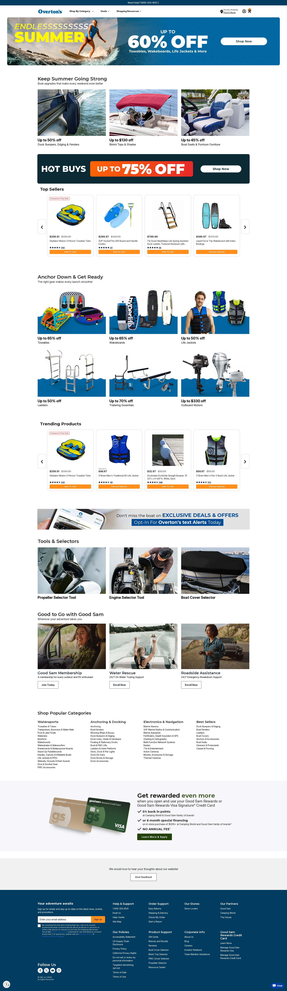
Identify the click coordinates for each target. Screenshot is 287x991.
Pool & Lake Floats (47, 732)
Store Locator (191, 908)
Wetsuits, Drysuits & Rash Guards (54, 761)
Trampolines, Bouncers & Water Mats (56, 729)
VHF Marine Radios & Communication (162, 729)
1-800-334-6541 (121, 908)
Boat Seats (201, 742)
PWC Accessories (46, 767)
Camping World (227, 913)
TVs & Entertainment (153, 748)
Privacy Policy (120, 948)
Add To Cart (70, 252)
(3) (111, 248)
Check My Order (157, 917)
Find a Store (229, 12)
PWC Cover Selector (159, 958)
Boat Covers (202, 736)
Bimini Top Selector (158, 954)
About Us (188, 937)
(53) (63, 248)
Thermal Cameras (152, 758)
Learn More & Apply (154, 836)
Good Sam (225, 908)
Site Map (117, 921)
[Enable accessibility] (6, 984)
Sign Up (98, 919)
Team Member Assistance (197, 954)
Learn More (226, 943)
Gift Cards (153, 937)
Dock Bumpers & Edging (103, 736)
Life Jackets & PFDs (47, 758)
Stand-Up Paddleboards (50, 751)
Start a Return (155, 921)
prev (42, 227)
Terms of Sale (119, 972)
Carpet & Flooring (205, 748)
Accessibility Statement (124, 937)
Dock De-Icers (98, 754)
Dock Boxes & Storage (102, 758)
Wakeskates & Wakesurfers (51, 745)
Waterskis (42, 736)
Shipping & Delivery (158, 913)
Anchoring (96, 726)
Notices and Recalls (158, 941)
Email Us (117, 913)
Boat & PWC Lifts (99, 745)
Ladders (200, 732)
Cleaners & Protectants (207, 745)
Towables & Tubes (47, 726)
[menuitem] (81, 11)
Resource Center (157, 967)
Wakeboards (44, 742)
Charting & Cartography (155, 739)
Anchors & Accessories (207, 739)
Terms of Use (119, 976)
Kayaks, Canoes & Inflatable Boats (54, 754)
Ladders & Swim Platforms (103, 748)
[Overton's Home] (50, 11)
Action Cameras (151, 751)
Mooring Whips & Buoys (102, 732)
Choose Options (217, 252)
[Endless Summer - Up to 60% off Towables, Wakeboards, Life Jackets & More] (143, 41)
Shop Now (244, 41)
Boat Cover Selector (159, 950)
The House (225, 917)
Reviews (153, 945)
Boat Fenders (97, 729)
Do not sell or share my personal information (124, 959)
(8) (111, 482)
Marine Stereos (151, 726)
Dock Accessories (100, 761)
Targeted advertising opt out (123, 966)
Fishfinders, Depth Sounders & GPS (161, 736)
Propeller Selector (158, 963)
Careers (188, 945)
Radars (147, 745)
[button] (81, 11)
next (245, 227)
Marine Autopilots (152, 732)
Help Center (119, 917)
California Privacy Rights (124, 953)
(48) (161, 482)
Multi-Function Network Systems (159, 742)
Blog (186, 941)
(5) (160, 248)
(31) (209, 482)
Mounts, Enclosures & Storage (158, 754)
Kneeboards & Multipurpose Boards (55, 748)
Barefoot (42, 739)
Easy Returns (155, 908)
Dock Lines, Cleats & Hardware (106, 739)
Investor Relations (193, 950)
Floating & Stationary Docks (104, 742)
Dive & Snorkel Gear (48, 764)
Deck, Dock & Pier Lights (103, 751)
